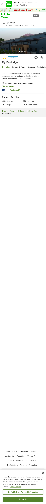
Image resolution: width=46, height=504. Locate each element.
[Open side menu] (43, 16)
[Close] (43, 473)
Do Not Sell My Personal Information (22, 465)
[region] (23, 487)
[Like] (36, 57)
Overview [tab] (6, 67)
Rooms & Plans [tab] (18, 67)
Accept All (23, 499)
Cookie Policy (15, 487)
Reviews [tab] (31, 67)
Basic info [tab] (41, 67)
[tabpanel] (23, 89)
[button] (6, 15)
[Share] (41, 57)
